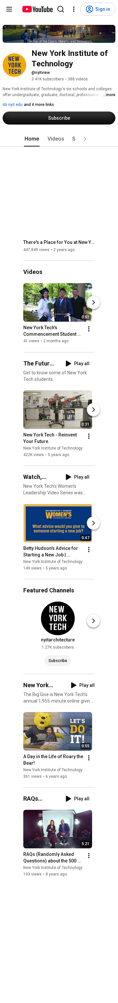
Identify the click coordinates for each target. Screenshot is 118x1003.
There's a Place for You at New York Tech (59, 242)
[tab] (32, 139)
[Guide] (9, 9)
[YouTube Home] (37, 9)
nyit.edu (15, 104)
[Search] (61, 9)
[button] (85, 139)
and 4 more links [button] (39, 104)
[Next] (93, 302)
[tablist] (59, 139)
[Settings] (74, 9)
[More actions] (88, 329)
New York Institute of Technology (53, 448)
